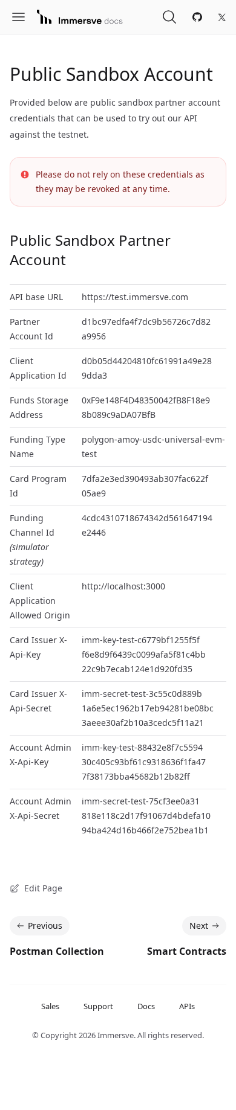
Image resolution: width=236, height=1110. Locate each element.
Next (198, 925)
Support (98, 1006)
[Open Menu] (23, 16)
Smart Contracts (186, 951)
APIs (187, 1006)
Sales (50, 1006)
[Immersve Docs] (80, 17)
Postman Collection (57, 951)
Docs (146, 1006)
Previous (45, 925)
